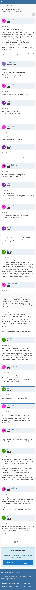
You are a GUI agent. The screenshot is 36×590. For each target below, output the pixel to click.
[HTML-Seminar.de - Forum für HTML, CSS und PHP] (3, 2)
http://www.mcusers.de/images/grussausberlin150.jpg (17, 54)
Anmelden (10, 563)
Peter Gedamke (7, 11)
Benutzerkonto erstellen (26, 562)
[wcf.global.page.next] (20, 542)
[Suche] (25, 2)
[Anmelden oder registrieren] (29, 2)
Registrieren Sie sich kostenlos (12, 556)
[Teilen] (33, 14)
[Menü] (33, 2)
